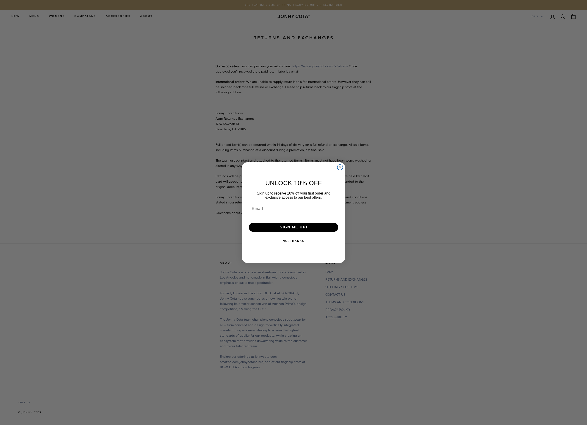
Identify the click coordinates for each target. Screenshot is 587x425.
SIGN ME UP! (293, 227)
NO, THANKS (294, 241)
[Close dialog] (340, 167)
